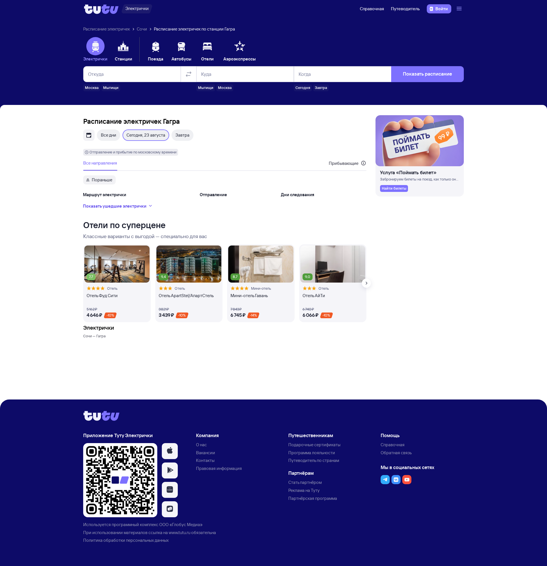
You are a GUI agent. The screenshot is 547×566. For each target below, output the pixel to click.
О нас (201, 444)
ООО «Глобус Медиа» (181, 524)
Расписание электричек (106, 29)
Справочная (372, 8)
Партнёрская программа (312, 498)
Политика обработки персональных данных (126, 540)
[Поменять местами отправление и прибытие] (189, 74)
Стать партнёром (305, 482)
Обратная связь (396, 452)
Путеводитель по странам (313, 460)
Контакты (205, 460)
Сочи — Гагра (94, 336)
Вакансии (205, 452)
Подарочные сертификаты (314, 444)
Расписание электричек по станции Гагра (194, 29)
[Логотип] (101, 8)
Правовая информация (219, 468)
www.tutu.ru (179, 532)
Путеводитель (405, 8)
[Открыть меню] (460, 8)
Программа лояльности (311, 452)
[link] (394, 188)
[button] (170, 451)
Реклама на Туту (304, 490)
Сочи (142, 29)
